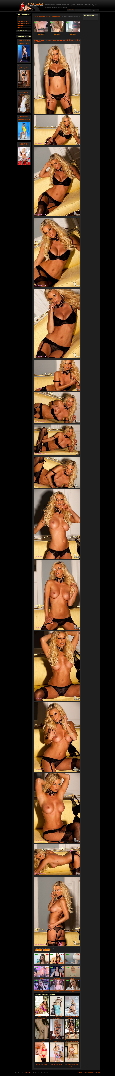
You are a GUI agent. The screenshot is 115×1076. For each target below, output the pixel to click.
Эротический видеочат (82, 10)
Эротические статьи (23, 23)
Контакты (80, 1072)
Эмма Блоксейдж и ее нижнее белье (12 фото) (57, 1017)
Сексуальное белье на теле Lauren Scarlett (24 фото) (71, 1040)
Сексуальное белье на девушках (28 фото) (42, 1017)
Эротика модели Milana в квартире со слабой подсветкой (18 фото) (24, 42)
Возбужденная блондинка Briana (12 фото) (24, 145)
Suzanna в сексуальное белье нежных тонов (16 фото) (57, 1063)
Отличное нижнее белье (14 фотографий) (42, 1040)
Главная (20, 17)
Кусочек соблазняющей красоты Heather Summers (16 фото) (24, 67)
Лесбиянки (21, 25)
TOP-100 (71, 10)
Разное (20, 27)
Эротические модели (24, 19)
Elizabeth (38, 950)
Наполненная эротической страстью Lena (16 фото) (24, 93)
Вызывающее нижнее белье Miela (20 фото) (71, 1017)
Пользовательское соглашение (92, 1072)
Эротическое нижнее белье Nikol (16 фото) (57, 1040)
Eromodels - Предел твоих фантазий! (42, 16)
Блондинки (46, 950)
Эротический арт (23, 21)
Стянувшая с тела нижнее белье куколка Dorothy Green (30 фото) (72, 1064)
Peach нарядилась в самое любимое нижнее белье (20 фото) (42, 1064)
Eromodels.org (27, 1072)
